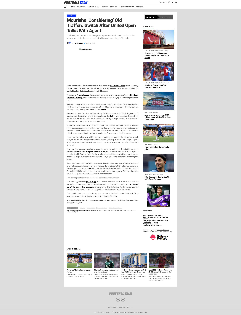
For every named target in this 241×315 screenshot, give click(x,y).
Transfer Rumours (109, 7)
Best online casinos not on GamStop (155, 217)
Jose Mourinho (102, 208)
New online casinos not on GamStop (155, 220)
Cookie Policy (112, 307)
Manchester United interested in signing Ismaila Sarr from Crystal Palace (157, 55)
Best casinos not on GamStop (153, 215)
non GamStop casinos (150, 222)
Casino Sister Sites (127, 7)
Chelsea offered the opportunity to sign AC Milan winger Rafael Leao (134, 271)
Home (73, 7)
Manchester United (117, 85)
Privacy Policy (122, 307)
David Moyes (91, 208)
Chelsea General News (87, 210)
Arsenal (147, 112)
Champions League (98, 109)
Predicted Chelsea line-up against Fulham (157, 148)
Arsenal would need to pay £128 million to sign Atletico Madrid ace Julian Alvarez (158, 117)
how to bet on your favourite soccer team (156, 231)
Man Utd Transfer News (153, 51)
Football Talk (78, 43)
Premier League (93, 7)
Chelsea (112, 116)
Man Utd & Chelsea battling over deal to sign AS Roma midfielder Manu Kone (160, 272)
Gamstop (146, 219)
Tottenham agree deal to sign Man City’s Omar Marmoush (157, 178)
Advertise (81, 7)
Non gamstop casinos (150, 224)
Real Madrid (94, 168)
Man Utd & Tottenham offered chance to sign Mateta (156, 86)
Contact (139, 7)
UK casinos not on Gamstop (152, 225)
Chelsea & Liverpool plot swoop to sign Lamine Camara (106, 271)
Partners (130, 307)
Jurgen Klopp (91, 181)
